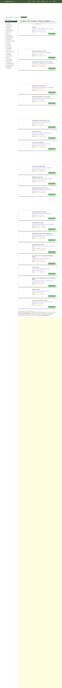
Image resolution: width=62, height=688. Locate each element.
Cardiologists (8, 54)
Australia (38, 1)
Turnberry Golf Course (37, 222)
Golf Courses (23, 17)
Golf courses (8, 21)
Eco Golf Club (35, 267)
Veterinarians (8, 24)
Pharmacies (8, 45)
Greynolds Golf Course (38, 244)
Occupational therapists (10, 40)
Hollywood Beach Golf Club (39, 212)
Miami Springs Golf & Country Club (41, 96)
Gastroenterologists (10, 63)
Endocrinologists (9, 60)
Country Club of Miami (38, 142)
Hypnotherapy (9, 34)
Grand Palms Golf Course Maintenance (42, 233)
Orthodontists (8, 43)
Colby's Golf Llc (36, 289)
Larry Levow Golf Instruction (39, 300)
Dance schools (9, 31)
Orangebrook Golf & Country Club (41, 120)
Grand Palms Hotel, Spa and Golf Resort (42, 62)
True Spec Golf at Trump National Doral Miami (42, 256)
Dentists (7, 57)
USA (47, 1)
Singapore (43, 1)
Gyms (7, 33)
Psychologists (8, 48)
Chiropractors (8, 28)
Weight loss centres (10, 51)
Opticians (8, 42)
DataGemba (10, 1)
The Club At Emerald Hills (38, 166)
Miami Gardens (17, 17)
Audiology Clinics (9, 25)
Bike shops (8, 27)
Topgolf (34, 27)
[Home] (6, 17)
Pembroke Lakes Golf (37, 177)
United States (10, 17)
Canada (33, 1)
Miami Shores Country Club (39, 85)
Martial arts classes (9, 36)
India (29, 1)
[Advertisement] (31, 9)
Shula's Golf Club (36, 131)
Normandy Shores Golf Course (40, 188)
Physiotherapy (9, 46)
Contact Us (54, 1)
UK (50, 1)
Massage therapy (9, 37)
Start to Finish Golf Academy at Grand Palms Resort (44, 278)
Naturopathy (8, 39)
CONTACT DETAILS (52, 33)
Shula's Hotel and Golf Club (39, 51)
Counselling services (10, 30)
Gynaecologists (9, 66)
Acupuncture (8, 22)
